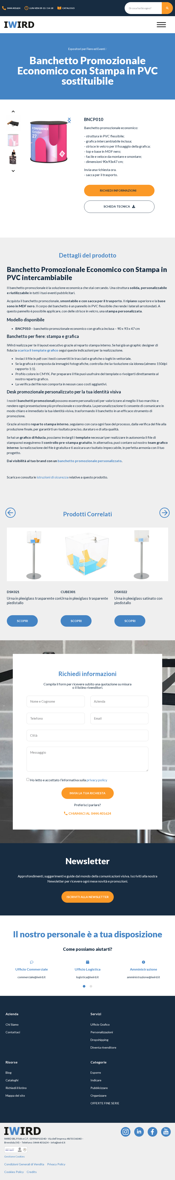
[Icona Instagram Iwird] (125, 1132)
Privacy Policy (56, 1164)
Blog (9, 1072)
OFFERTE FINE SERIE (104, 1103)
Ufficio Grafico (100, 1024)
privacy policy (97, 780)
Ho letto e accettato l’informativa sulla (68, 780)
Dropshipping (99, 1040)
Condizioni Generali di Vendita (24, 1164)
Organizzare (98, 1095)
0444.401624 (13, 8)
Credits (32, 1172)
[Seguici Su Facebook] (152, 1132)
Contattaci (13, 1032)
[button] (68, 120)
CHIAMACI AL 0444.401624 (90, 813)
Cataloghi (12, 1080)
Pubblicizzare (99, 1088)
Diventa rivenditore (103, 1047)
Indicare (95, 1080)
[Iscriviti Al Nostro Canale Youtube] (166, 1132)
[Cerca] (167, 8)
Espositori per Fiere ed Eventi (86, 49)
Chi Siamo (12, 1024)
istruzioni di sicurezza (52, 477)
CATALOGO (68, 8)
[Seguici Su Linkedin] (139, 1132)
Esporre (95, 1072)
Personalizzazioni (101, 1032)
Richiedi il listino (16, 1088)
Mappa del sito (15, 1095)
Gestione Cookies (14, 1156)
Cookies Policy (14, 1172)
